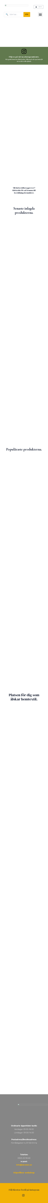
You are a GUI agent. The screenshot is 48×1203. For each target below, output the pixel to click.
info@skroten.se (24, 1165)
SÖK (26, 14)
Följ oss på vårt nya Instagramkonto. (24, 57)
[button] (40, 14)
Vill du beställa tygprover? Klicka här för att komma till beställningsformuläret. (24, 190)
